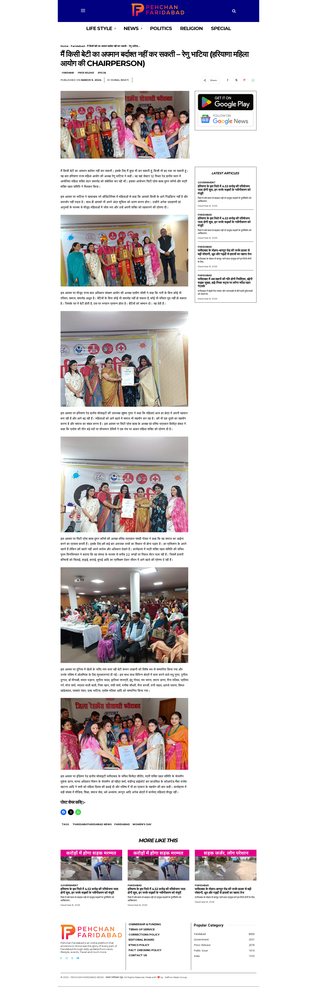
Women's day (141, 824)
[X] (236, 80)
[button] (234, 11)
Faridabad (78, 46)
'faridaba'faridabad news (92, 824)
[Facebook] (227, 80)
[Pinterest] (244, 80)
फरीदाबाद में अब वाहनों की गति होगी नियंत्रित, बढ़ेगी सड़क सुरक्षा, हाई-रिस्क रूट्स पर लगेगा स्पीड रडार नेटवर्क (225, 282)
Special (102, 72)
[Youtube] (78, 958)
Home (64, 46)
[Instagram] (67, 958)
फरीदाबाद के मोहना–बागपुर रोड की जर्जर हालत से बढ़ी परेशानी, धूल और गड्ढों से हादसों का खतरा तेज (225, 252)
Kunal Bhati (120, 79)
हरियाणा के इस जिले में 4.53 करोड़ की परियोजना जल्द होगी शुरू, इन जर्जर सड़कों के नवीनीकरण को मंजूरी (224, 189)
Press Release (86, 72)
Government (206, 182)
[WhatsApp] (252, 80)
